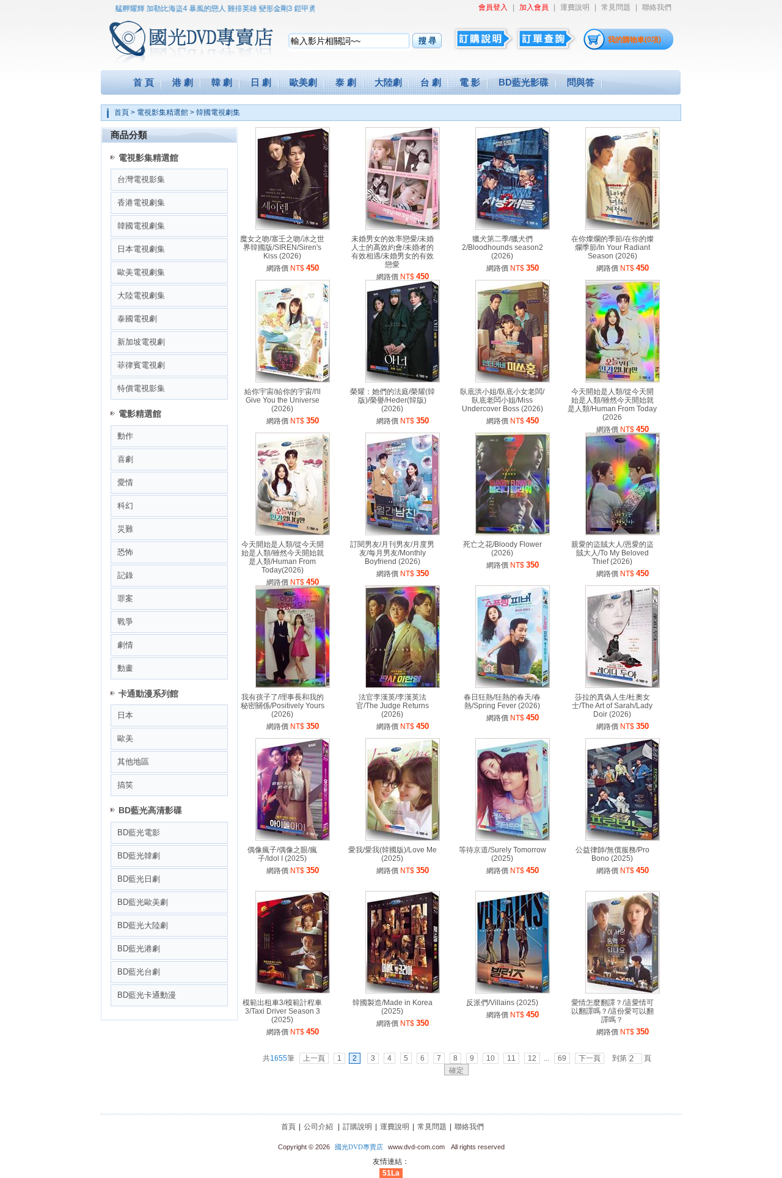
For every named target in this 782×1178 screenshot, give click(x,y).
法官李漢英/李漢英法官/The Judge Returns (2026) (392, 706)
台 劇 (430, 82)
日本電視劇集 (141, 249)
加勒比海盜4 (151, 8)
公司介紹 (318, 1126)
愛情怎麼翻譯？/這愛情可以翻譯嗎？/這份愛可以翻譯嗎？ (612, 1011)
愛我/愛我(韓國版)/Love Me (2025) (392, 854)
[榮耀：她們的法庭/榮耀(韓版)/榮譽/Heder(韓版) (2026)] (402, 380)
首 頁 (143, 82)
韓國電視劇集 (218, 112)
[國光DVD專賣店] (174, 36)
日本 (125, 715)
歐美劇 (303, 82)
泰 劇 (345, 82)
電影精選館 (140, 414)
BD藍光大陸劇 (142, 925)
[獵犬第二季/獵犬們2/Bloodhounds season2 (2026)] (512, 227)
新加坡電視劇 (141, 341)
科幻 (125, 505)
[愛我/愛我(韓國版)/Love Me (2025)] (402, 838)
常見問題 (615, 7)
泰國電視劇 (137, 318)
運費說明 (575, 7)
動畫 (125, 668)
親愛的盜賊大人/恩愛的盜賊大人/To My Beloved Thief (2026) (612, 553)
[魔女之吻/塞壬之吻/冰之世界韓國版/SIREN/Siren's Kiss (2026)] (292, 227)
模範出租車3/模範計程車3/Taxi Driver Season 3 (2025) (282, 1011)
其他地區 (133, 761)
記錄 (125, 575)
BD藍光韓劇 (138, 855)
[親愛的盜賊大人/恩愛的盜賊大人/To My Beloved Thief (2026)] (622, 533)
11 (511, 1058)
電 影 (469, 82)
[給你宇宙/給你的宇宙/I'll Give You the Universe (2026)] (292, 380)
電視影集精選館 (162, 112)
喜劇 (125, 459)
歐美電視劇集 (141, 272)
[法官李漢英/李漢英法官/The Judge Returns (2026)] (402, 685)
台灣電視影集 (141, 179)
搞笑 (125, 784)
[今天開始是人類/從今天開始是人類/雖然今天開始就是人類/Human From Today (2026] (622, 380)
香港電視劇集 (141, 202)
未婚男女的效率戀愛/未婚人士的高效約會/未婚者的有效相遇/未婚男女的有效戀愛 (392, 252)
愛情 (125, 482)
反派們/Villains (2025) (502, 1002)
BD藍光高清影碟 (150, 810)
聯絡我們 (656, 7)
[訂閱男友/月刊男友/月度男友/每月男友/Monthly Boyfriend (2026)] (402, 533)
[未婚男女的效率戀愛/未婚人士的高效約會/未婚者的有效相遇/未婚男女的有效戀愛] (402, 227)
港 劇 (182, 82)
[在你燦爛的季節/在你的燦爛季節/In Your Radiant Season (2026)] (622, 227)
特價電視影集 (141, 388)
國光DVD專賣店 (359, 1147)
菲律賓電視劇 (141, 365)
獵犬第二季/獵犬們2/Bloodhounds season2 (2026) (502, 247)
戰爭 (125, 621)
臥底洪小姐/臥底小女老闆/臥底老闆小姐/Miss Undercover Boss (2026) (502, 400)
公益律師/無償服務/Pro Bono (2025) (612, 854)
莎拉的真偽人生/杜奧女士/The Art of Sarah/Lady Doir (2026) (612, 706)
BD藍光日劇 (138, 879)
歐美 (125, 738)
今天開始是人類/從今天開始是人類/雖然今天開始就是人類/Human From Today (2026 (612, 404)
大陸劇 (388, 82)
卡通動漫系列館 (148, 693)
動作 (125, 436)
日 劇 (260, 82)
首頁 (121, 112)
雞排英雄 (227, 8)
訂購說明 (357, 1126)
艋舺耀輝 (115, 8)
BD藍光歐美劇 (142, 902)
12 (532, 1058)
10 (490, 1058)
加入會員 (534, 7)
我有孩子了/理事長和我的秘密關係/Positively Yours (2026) (282, 706)
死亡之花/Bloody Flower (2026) (502, 548)
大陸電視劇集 (141, 295)
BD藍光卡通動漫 (146, 995)
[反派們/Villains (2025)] (512, 991)
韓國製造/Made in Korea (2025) (393, 1006)
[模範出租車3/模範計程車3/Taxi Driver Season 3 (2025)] (292, 991)
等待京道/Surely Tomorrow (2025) (502, 854)
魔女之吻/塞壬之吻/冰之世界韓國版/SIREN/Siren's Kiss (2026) (282, 247)
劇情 (125, 644)
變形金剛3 (260, 8)
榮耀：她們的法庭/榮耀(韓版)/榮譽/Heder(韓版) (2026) (392, 400)
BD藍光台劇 (138, 971)
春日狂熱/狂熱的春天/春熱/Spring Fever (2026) (502, 701)
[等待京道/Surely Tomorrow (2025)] (512, 838)
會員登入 (493, 7)
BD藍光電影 (138, 832)
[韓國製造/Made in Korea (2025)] (402, 991)
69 (562, 1058)
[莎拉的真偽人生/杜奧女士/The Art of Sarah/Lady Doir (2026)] (622, 685)
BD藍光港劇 (138, 948)
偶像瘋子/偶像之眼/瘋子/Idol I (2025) (282, 854)
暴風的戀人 (192, 8)
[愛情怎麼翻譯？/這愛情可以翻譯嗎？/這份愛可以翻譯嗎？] (622, 991)
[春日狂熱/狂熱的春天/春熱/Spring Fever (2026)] (512, 685)
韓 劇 (221, 82)
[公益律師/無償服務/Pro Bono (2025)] (622, 838)
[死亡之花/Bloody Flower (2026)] (512, 533)
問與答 (580, 82)
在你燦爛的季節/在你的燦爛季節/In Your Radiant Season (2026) (612, 247)
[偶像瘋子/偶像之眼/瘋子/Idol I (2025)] (292, 838)
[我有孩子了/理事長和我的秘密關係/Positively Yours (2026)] (292, 685)
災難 (125, 528)
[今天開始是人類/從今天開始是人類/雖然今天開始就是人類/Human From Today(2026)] (292, 533)
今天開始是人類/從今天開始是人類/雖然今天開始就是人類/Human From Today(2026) (282, 557)
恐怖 (125, 552)
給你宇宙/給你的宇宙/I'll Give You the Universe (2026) (282, 400)
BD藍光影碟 (524, 82)
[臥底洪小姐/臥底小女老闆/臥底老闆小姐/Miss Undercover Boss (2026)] (512, 380)
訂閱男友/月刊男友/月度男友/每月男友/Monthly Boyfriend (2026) (392, 553)
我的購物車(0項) (634, 39)
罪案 (125, 598)
